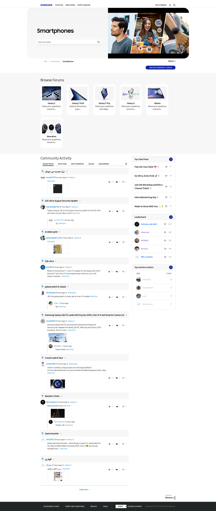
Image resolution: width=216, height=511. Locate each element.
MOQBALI (58, 346)
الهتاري (48, 459)
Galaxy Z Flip (104, 103)
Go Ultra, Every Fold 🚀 (146, 175)
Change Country (135, 506)
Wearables (51, 136)
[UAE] (46, 5)
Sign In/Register (161, 5)
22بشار (49, 465)
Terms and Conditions (74, 506)
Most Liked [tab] (62, 164)
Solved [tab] (91, 164)
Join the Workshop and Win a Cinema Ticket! (149, 186)
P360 (56, 303)
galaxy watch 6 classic (55, 286)
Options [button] (171, 61)
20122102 (50, 439)
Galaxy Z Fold (78, 103)
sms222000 (50, 321)
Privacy (93, 506)
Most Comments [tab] (77, 164)
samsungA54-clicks (54, 238)
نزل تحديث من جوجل (55, 171)
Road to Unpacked (84, 5)
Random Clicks (52, 396)
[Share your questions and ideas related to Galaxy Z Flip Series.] (104, 93)
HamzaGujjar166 (52, 207)
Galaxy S (51, 103)
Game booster (52, 433)
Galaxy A (131, 103)
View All (153, 159)
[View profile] (42, 177)
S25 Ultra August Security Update (61, 200)
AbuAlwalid (50, 293)
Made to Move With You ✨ (148, 206)
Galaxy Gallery (70, 5)
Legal (105, 506)
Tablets (157, 103)
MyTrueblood (51, 402)
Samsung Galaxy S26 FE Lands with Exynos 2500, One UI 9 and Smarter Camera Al (84, 315)
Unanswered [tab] (104, 164)
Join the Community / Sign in (160, 68)
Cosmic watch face (54, 358)
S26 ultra (49, 261)
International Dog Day (146, 197)
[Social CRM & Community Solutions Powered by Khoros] (170, 497)
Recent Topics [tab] (48, 164)
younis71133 (51, 177)
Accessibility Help (51, 506)
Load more (83, 490)
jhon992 (49, 267)
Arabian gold (51, 231)
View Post (51, 181)
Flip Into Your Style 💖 (146, 166)
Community (59, 5)
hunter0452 (51, 364)
